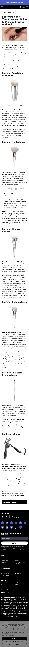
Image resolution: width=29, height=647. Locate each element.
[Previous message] (1, 2)
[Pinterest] (11, 522)
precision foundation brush (12, 109)
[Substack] (11, 527)
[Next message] (27, 2)
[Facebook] (16, 522)
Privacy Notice (5, 548)
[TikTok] (2, 522)
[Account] (24, 7)
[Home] (5, 7)
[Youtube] (20, 522)
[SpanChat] (2, 527)
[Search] (21, 7)
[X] (25, 522)
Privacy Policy (15, 549)
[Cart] (27, 7)
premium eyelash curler (10, 466)
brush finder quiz (19, 495)
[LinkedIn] (7, 527)
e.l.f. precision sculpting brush (13, 332)
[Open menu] (2, 7)
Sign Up (14, 543)
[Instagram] (7, 522)
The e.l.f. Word (11, 12)
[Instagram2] (20, 527)
